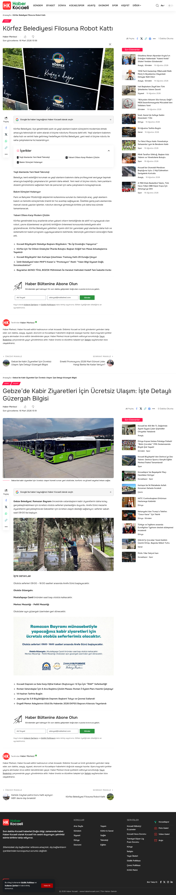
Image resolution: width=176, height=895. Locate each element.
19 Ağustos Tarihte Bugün (149, 128)
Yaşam (15, 383)
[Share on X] (141, 38)
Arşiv (161, 840)
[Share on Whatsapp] (6, 141)
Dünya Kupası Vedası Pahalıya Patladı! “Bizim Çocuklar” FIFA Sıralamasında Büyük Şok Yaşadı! (155, 444)
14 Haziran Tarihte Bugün (29, 693)
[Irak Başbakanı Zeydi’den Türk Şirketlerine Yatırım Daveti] (129, 90)
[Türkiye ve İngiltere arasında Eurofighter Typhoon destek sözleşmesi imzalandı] (129, 528)
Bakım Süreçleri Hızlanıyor (31, 162)
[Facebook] (161, 882)
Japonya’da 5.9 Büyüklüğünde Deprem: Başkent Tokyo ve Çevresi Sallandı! (56, 698)
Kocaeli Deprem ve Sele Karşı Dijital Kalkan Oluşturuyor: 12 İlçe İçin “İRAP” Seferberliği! (62, 684)
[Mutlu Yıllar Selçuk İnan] (129, 557)
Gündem (148, 65)
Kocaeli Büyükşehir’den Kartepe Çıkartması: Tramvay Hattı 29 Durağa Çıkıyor (57, 257)
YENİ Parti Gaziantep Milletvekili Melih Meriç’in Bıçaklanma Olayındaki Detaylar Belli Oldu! (155, 74)
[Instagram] (168, 882)
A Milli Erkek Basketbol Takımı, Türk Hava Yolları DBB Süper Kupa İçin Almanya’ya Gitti (153, 186)
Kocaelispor (143, 479)
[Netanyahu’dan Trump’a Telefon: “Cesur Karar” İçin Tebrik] (129, 515)
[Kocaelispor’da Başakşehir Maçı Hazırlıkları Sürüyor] (129, 476)
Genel (6, 21)
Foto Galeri (163, 828)
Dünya (140, 122)
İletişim (88, 340)
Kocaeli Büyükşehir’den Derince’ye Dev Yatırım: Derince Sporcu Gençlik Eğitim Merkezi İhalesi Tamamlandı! (155, 459)
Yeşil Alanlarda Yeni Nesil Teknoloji (34, 157)
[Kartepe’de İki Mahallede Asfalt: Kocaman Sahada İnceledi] (129, 489)
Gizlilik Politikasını (48, 305)
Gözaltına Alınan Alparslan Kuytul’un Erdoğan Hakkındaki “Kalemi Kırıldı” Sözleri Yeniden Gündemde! (154, 58)
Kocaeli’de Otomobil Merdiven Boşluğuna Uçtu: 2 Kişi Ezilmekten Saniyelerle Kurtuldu (153, 170)
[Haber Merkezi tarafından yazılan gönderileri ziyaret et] (6, 322)
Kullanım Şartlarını (31, 305)
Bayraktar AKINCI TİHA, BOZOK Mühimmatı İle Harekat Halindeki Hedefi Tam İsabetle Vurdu (64, 270)
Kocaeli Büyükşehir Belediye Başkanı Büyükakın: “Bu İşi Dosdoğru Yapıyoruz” (57, 244)
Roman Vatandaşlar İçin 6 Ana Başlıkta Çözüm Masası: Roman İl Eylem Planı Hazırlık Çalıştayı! (65, 688)
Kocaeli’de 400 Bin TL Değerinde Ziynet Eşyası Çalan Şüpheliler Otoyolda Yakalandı (152, 429)
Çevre (140, 492)
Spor (140, 148)
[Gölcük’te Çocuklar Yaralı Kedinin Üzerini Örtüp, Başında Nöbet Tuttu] (129, 544)
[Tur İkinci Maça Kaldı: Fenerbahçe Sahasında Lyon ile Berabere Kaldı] (129, 145)
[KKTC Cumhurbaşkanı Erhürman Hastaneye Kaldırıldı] (129, 502)
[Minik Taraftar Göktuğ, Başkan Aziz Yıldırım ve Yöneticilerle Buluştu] (129, 158)
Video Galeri (164, 834)
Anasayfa (7, 15)
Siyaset (141, 93)
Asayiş (140, 65)
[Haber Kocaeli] (16, 5)
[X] (164, 882)
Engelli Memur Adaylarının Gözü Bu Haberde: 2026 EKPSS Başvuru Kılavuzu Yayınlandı (61, 703)
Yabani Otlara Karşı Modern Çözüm (84, 157)
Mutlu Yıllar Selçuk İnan (148, 553)
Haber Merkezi (10, 36)
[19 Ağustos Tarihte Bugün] (129, 132)
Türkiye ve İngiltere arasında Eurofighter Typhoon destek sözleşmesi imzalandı (155, 527)
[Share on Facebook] (137, 38)
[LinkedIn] (171, 882)
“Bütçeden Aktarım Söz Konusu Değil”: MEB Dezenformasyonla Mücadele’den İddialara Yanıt (155, 103)
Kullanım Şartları (11, 886)
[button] (47, 885)
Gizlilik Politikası (27, 882)
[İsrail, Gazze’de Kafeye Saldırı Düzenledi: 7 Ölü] (129, 119)
